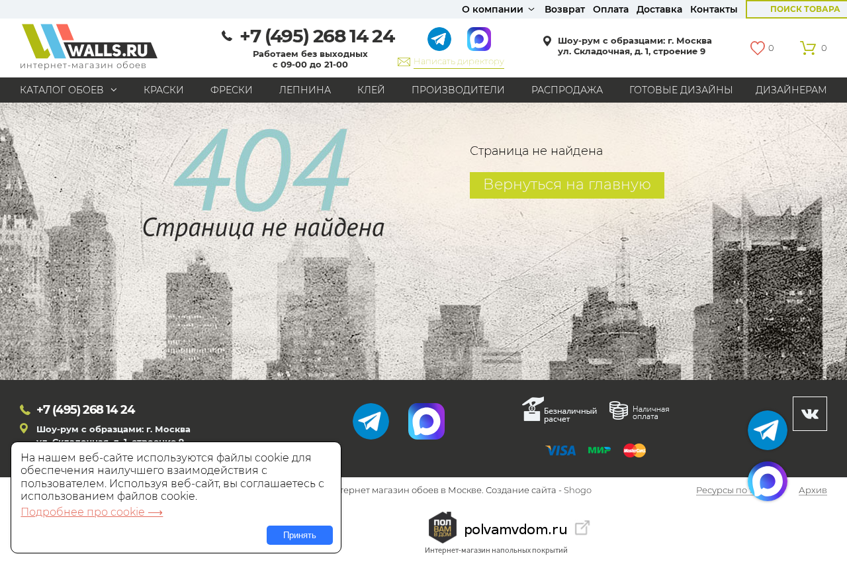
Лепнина (305, 90)
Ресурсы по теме (733, 490)
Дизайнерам (791, 90)
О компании (492, 9)
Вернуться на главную (567, 184)
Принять (299, 535)
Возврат (565, 9)
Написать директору (459, 61)
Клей (371, 90)
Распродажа (567, 90)
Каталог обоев (62, 90)
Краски (164, 90)
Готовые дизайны (681, 90)
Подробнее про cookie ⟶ (92, 512)
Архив (813, 490)
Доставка (659, 9)
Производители (458, 90)
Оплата (611, 9)
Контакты (714, 9)
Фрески (231, 90)
